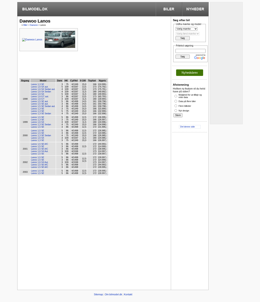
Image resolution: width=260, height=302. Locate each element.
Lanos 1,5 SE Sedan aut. (43, 106)
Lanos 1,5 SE (37, 117)
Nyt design (184, 110)
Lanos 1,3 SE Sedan (41, 113)
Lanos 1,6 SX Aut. (39, 151)
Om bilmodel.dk (113, 294)
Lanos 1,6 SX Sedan (41, 91)
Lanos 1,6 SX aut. (39, 86)
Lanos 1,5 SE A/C (39, 144)
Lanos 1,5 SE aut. (39, 101)
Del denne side (187, 126)
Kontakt (128, 294)
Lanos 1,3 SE (37, 84)
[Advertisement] (93, 64)
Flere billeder (185, 106)
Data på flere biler (187, 101)
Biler (25, 25)
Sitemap (98, 294)
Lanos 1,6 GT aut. (40, 96)
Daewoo (34, 25)
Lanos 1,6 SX (37, 94)
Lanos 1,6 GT (37, 99)
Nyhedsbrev (190, 72)
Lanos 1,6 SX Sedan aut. (43, 89)
